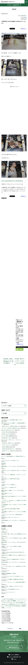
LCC (19, 604)
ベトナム (9, 607)
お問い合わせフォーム (14, 647)
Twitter (14, 659)
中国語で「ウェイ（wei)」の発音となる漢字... (11, 546)
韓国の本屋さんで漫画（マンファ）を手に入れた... (12, 490)
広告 (26, 17)
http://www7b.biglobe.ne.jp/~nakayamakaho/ (12, 180)
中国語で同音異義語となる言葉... (8, 573)
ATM (19, 600)
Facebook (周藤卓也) (14, 654)
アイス (8, 604)
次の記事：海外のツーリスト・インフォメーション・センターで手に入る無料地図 (19, 361)
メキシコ (22, 604)
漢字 (3, 600)
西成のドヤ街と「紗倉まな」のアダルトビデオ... (12, 586)
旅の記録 (3, 463)
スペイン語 (15, 602)
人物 (24, 602)
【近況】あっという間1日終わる (8, 450)
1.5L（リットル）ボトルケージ (8, 592)
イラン (3, 605)
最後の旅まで (24, 15)
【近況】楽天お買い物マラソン (8, 448)
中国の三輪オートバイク (6, 493)
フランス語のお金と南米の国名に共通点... (10, 508)
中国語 (14, 600)
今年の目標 (15, 605)
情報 (23, 605)
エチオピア (23, 599)
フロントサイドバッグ (6, 549)
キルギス (16, 599)
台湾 (20, 602)
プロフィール (4, 531)
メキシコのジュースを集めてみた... (9, 487)
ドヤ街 (2, 599)
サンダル (3, 481)
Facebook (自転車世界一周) (15, 657)
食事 (22, 602)
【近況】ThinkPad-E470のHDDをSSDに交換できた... (13, 552)
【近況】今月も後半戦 (6, 432)
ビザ (10, 600)
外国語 (10, 604)
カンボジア (9, 602)
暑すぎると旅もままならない (8, 430)
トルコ (20, 599)
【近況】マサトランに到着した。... (9, 484)
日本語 (10, 605)
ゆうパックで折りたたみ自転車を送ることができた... (13, 559)
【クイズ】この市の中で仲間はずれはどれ (11, 428)
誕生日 (19, 605)
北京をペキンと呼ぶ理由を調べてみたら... (10, 589)
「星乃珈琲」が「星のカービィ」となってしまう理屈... (13, 511)
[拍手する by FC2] (23, 28)
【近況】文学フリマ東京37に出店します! (10, 426)
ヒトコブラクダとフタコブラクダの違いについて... (12, 576)
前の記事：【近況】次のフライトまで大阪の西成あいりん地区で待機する (8, 361)
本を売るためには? (5, 434)
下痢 (6, 605)
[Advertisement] (14, 99)
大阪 (24, 17)
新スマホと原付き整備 (6, 436)
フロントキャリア (5, 570)
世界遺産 (11, 599)
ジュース (5, 607)
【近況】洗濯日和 (5, 447)
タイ (14, 599)
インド (17, 600)
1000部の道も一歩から (6, 438)
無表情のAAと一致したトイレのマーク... (10, 517)
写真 (2, 607)
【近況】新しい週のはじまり (8, 443)
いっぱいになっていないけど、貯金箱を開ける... (12, 514)
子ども (6, 599)
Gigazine (3, 604)
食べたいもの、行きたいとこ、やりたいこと (11, 439)
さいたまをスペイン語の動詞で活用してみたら (11, 419)
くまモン (16, 604)
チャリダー (22, 600)
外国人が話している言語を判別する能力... (10, 478)
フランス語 (6, 600)
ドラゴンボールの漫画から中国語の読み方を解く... (12, 579)
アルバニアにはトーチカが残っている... (10, 460)
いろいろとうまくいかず (6, 445)
